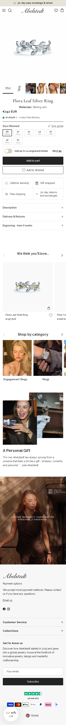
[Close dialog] (63, 340)
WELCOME (49, 371)
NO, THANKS (49, 378)
